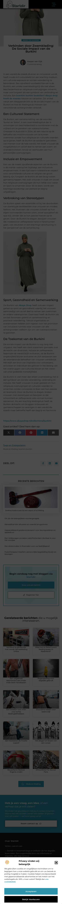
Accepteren (31, 891)
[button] (56, 862)
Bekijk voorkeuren (31, 899)
